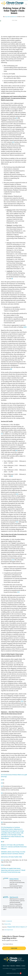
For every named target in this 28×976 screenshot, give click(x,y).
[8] (16, 450)
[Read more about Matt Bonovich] (4, 913)
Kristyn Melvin (7, 16)
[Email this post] (11, 19)
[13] (18, 592)
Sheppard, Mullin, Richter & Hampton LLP (17, 927)
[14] (22, 701)
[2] (13, 142)
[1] (16, 118)
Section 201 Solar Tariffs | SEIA (12, 857)
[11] (17, 522)
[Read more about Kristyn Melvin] (4, 891)
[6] (11, 369)
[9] (12, 476)
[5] (26, 327)
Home (4, 965)
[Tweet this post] (13, 19)
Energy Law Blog (7, 924)
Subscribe (12, 965)
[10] (17, 494)
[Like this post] (15, 19)
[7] (2, 434)
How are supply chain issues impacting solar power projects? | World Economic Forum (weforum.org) (13, 870)
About (8, 965)
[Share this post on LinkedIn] (17, 19)
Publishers (18, 965)
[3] (12, 278)
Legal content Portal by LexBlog (13, 973)
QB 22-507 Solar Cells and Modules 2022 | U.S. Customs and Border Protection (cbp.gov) (14, 846)
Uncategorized (9, 921)
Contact (23, 965)
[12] (13, 560)
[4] (24, 327)
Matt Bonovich (14, 16)
